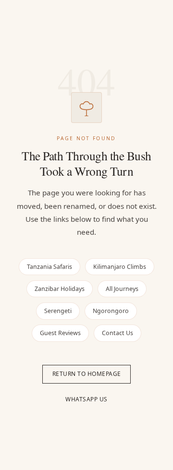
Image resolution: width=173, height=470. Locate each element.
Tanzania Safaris (49, 267)
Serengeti (58, 311)
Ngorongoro (111, 311)
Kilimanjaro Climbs (119, 267)
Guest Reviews (60, 333)
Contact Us (117, 333)
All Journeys (122, 289)
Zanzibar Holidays (60, 289)
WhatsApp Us (86, 399)
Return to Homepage (86, 374)
